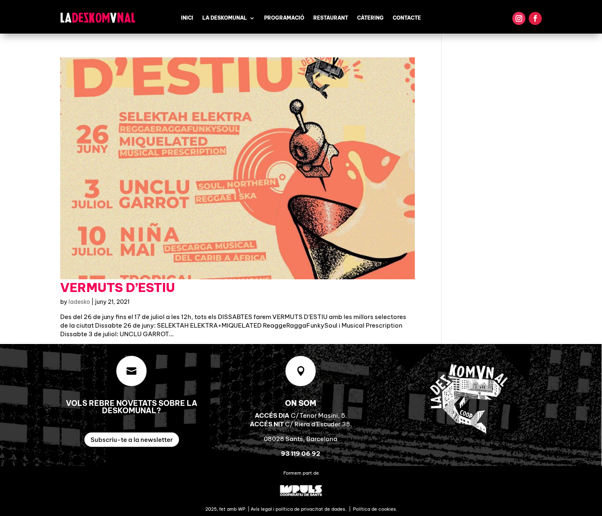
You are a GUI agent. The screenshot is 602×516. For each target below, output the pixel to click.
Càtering (370, 18)
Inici (187, 18)
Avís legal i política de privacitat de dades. (298, 509)
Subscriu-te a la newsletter (132, 440)
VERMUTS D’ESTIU (117, 287)
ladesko (79, 302)
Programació (284, 18)
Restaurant (330, 18)
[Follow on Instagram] (518, 18)
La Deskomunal (224, 18)
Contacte (407, 18)
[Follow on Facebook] (535, 18)
